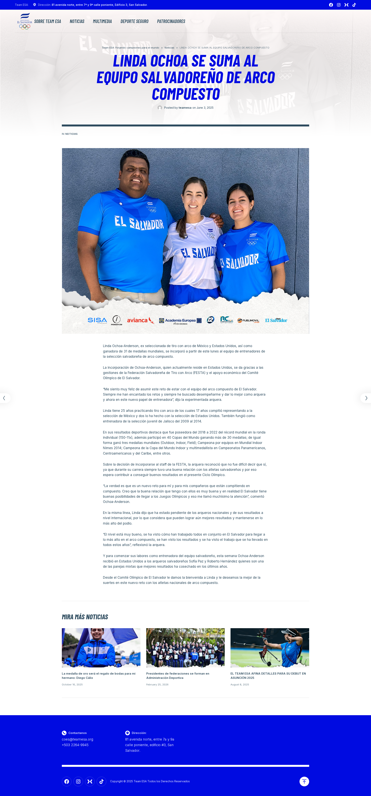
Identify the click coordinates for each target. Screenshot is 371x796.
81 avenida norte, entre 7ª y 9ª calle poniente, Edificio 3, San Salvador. (99, 4)
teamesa (185, 107)
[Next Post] (365, 398)
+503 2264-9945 (75, 745)
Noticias (77, 21)
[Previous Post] (5, 398)
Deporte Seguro (134, 21)
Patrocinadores (171, 21)
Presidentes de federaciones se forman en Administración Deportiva (177, 676)
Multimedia (102, 21)
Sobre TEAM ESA (47, 21)
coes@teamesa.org (77, 739)
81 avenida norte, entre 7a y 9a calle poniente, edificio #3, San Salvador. (149, 745)
